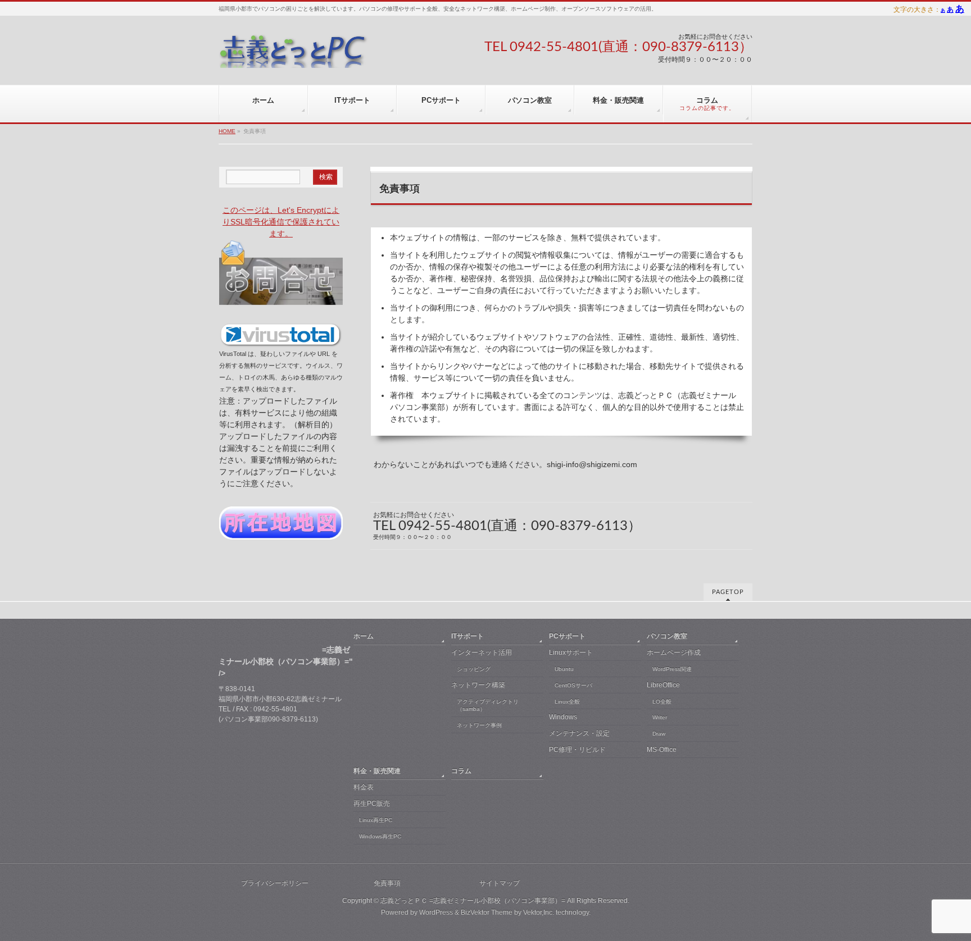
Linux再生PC (375, 820)
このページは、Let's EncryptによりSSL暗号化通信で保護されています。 (281, 221)
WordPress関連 (672, 669)
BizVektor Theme (486, 912)
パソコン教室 (667, 636)
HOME (227, 131)
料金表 (363, 787)
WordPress (436, 912)
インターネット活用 (481, 652)
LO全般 (661, 701)
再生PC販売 (371, 803)
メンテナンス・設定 (579, 733)
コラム (461, 771)
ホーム (363, 636)
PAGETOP (728, 592)
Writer (659, 717)
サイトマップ (499, 883)
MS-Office (662, 749)
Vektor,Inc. (538, 912)
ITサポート (467, 636)
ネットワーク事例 (479, 725)
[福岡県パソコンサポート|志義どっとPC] (294, 55)
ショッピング (474, 669)
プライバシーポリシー (274, 883)
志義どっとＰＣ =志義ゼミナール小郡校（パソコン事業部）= (472, 901)
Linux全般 (567, 701)
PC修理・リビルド (577, 749)
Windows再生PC (380, 836)
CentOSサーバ (573, 685)
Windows (563, 717)
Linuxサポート (571, 652)
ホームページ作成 (674, 652)
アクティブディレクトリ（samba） (488, 705)
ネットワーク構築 (478, 685)
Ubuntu (564, 669)
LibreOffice (663, 685)
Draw (658, 733)
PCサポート (567, 636)
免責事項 (387, 883)
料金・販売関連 (377, 771)
